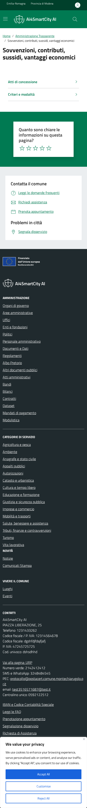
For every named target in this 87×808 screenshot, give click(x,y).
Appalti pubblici (14, 466)
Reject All (43, 798)
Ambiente (10, 451)
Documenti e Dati (15, 348)
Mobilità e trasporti (17, 516)
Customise (44, 786)
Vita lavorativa (13, 544)
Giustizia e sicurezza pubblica (24, 501)
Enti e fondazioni (15, 327)
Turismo (8, 537)
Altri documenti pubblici (20, 370)
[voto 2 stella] (28, 148)
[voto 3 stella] (35, 148)
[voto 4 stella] (42, 148)
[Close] (84, 739)
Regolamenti (12, 355)
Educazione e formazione (21, 494)
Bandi (7, 384)
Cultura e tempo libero (19, 487)
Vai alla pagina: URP (17, 662)
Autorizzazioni (13, 473)
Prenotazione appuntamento (24, 719)
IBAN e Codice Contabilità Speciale (28, 704)
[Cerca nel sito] (75, 19)
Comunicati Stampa (17, 565)
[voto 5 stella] (49, 148)
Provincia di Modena (42, 4)
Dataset (8, 405)
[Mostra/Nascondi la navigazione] (5, 18)
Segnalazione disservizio (20, 726)
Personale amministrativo (22, 341)
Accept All (43, 774)
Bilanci (7, 391)
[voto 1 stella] (22, 148)
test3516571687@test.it (31, 689)
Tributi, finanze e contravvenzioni (27, 530)
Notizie (8, 558)
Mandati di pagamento (19, 413)
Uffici (6, 320)
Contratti (9, 398)
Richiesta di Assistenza (20, 733)
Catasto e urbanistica (18, 480)
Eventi (7, 596)
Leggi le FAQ (12, 711)
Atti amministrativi (16, 377)
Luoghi (7, 588)
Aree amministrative (18, 312)
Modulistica (11, 420)
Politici (7, 334)
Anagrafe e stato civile (19, 459)
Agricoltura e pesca (17, 444)
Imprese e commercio (18, 509)
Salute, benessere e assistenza (25, 523)
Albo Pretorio (12, 362)
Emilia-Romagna (16, 4)
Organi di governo (16, 305)
